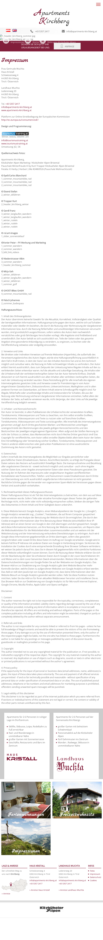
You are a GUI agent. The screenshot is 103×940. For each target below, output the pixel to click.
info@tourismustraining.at (14, 140)
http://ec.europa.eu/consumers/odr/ (19, 119)
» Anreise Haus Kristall (40, 890)
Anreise (6, 893)
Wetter (35, 42)
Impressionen (18, 42)
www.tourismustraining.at (14, 143)
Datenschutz (95, 877)
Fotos (92, 871)
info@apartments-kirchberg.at (81, 31)
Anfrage (69, 46)
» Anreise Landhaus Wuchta (71, 890)
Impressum (95, 874)
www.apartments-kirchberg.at (16, 110)
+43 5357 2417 (42, 31)
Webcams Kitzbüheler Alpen (61, 42)
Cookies (93, 880)
